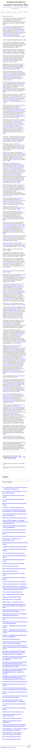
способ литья (20, 309)
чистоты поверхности (7, 224)
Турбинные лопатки (7, 379)
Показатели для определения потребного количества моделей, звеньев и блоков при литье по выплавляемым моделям (15, 647)
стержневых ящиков (7, 244)
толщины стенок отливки (13, 408)
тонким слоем (19, 334)
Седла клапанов (6, 152)
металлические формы (14, 96)
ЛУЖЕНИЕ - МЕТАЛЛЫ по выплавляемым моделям (14, 546)
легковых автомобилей (10, 356)
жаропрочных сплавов (7, 194)
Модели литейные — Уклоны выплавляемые (12, 602)
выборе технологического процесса (12, 163)
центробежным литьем (18, 77)
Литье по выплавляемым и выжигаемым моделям (14, 568)
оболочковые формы (7, 29)
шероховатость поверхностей (17, 129)
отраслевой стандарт (7, 400)
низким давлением (13, 307)
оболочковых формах (18, 65)
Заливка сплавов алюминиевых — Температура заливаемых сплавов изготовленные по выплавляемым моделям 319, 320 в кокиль (15, 522)
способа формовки (11, 203)
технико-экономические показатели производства (13, 181)
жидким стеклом (15, 337)
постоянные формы (10, 110)
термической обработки (19, 153)
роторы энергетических (17, 287)
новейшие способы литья (13, 123)
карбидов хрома (15, 159)
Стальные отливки (7, 75)
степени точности (13, 401)
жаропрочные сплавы (16, 383)
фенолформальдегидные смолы (9, 88)
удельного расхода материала (13, 350)
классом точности (6, 291)
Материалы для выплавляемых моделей (11, 597)
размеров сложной (20, 147)
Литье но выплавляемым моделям (10, 566)
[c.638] (14, 458)
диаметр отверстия (7, 298)
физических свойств (7, 226)
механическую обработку (8, 127)
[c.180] (9, 458)
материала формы (12, 230)
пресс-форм (22, 224)
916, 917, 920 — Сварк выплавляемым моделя (12, 507)
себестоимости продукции (15, 349)
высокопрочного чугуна (8, 371)
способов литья (6, 27)
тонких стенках (13, 415)
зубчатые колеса (16, 145)
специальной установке (8, 60)
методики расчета (12, 274)
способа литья (22, 31)
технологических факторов (17, 407)
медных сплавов (6, 316)
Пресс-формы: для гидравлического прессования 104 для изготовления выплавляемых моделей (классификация (14, 658)
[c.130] (23, 457)
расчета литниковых (20, 276)
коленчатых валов (16, 369)
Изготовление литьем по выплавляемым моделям (14, 529)
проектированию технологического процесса (12, 174)
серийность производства (18, 165)
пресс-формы (18, 333)
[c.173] (5, 458)
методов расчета (18, 361)
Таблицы (14, 12)
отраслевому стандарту (12, 394)
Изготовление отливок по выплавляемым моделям (14, 536)
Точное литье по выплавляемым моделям (12, 718)
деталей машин (19, 105)
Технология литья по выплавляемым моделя (12, 711)
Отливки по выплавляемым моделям (11, 639)
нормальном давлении (21, 342)
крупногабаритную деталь (8, 263)
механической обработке (14, 116)
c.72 (3, 464)
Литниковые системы (7, 270)
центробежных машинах (8, 67)
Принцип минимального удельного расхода (12, 345)
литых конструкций (7, 140)
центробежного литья (17, 111)
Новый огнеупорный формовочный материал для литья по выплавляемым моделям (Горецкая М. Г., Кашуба (14, 606)
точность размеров (11, 99)
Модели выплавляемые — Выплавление (11, 599)
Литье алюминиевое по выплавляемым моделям (13, 553)
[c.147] (15, 457)
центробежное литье (17, 30)
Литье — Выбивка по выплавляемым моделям (13, 594)
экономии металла (14, 372)
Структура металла (16, 158)
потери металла (16, 121)
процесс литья (14, 436)
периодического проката (8, 365)
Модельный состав (7, 303)
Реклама (26, 12)
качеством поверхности (21, 291)
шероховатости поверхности (19, 124)
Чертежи (8, 12)
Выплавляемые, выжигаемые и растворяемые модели (14, 517)
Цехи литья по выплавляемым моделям (11, 739)
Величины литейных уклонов (9, 243)
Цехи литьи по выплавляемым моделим (11, 736)
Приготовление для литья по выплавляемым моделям (15, 681)
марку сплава (6, 166)
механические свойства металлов (10, 412)
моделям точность (19, 198)
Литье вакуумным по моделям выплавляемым (13, 563)
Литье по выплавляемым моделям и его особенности (14, 584)
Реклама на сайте (12, 747)
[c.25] (20, 457)
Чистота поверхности (7, 222)
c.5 (4, 468)
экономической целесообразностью (11, 36)
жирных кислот (10, 53)
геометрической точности (8, 34)
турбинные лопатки (12, 292)
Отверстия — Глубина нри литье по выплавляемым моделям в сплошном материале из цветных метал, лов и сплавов (15, 631)
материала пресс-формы (8, 200)
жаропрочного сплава (14, 426)
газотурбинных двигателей (8, 285)
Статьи (3, 12)
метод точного (6, 389)
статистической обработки (8, 238)
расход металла (16, 310)
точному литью (6, 187)
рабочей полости (16, 224)
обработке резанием (9, 119)
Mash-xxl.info (6, 747)
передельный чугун (7, 73)
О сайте (20, 12)
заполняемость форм (11, 311)
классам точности (10, 100)
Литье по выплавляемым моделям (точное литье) (13, 581)
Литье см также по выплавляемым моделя (12, 592)
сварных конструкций (18, 365)
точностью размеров (7, 124)
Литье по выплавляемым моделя (10, 571)
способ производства (12, 82)
